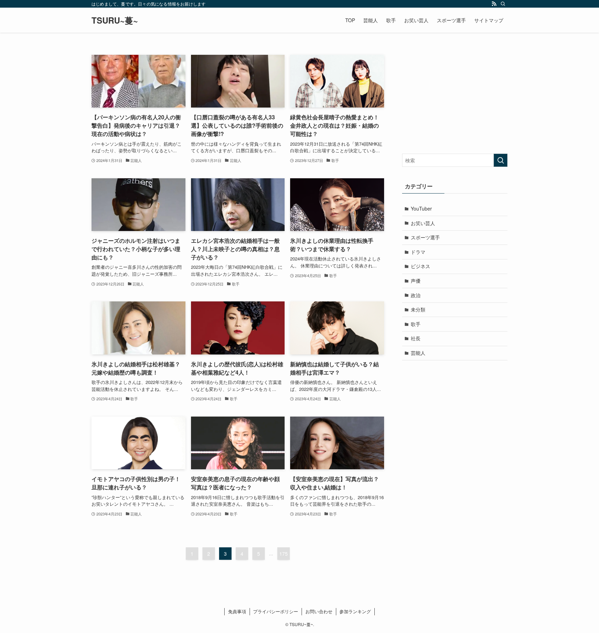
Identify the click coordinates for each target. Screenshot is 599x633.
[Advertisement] (454, 98)
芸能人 (418, 352)
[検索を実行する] (500, 160)
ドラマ (418, 251)
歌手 (415, 323)
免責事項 (237, 611)
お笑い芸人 (423, 223)
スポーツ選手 (425, 237)
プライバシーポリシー (275, 611)
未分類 (418, 309)
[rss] (493, 4)
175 (283, 553)
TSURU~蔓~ (115, 20)
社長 (415, 338)
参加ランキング (355, 611)
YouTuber (421, 208)
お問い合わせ (318, 611)
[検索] (502, 4)
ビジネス (420, 266)
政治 (415, 295)
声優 (415, 280)
